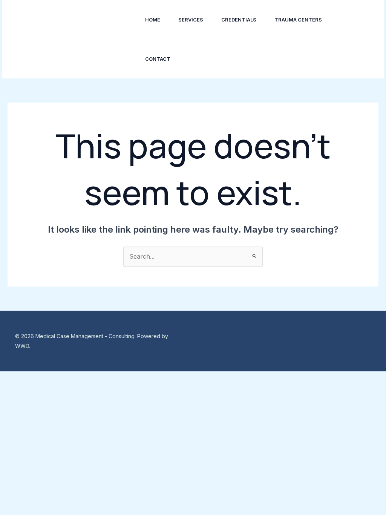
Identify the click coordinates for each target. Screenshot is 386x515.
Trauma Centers (298, 20)
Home (152, 20)
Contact (157, 59)
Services (190, 20)
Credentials (238, 20)
